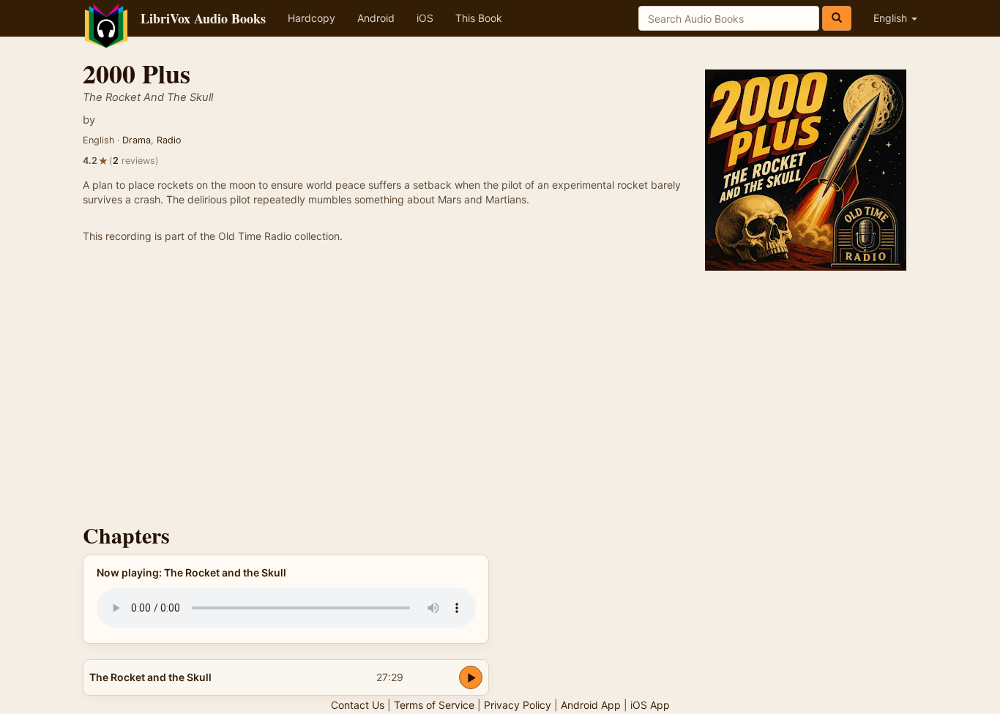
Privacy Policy (517, 705)
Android (376, 18)
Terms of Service (434, 705)
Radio (169, 140)
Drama (136, 140)
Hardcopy (311, 18)
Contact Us (357, 705)
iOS (425, 18)
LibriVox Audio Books (203, 18)
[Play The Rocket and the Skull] (470, 677)
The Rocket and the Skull (150, 677)
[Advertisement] (500, 384)
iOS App (650, 705)
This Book (478, 18)
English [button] (891, 18)
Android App (591, 705)
